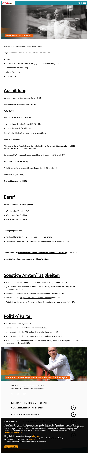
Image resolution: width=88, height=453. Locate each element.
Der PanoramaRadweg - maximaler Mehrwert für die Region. (37, 377)
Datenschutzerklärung (13, 432)
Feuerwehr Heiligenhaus (51, 64)
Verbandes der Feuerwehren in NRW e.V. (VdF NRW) (40, 283)
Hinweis (32, 440)
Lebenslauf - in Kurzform (18, 35)
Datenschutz (30, 403)
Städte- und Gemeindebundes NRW (41, 293)
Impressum (16, 403)
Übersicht (36, 436)
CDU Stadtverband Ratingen (25, 414)
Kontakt (43, 403)
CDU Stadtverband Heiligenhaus (27, 407)
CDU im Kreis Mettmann (29, 328)
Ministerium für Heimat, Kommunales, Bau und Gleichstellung (42, 253)
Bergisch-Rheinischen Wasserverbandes (35, 298)
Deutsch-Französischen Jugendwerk (52, 302)
